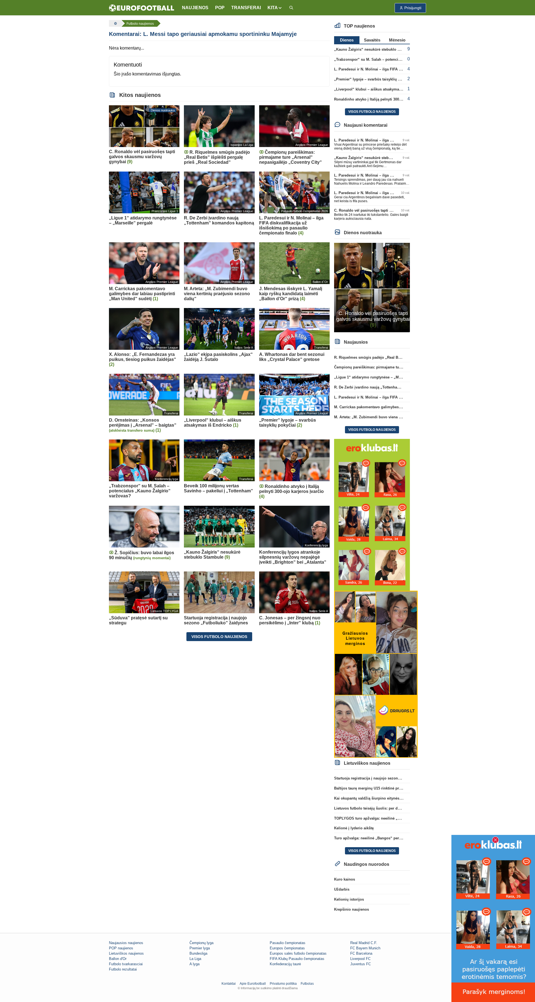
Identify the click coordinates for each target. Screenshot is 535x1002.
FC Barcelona (361, 953)
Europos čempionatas (287, 948)
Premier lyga (199, 948)
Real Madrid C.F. (363, 943)
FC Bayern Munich (365, 948)
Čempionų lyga (201, 943)
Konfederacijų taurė (285, 964)
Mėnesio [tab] (397, 40)
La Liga (195, 959)
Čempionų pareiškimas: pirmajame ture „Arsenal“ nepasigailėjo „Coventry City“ (403, 367)
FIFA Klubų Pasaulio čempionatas (297, 959)
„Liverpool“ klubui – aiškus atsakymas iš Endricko (378, 89)
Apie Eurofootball (253, 984)
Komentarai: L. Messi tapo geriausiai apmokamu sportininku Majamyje (203, 34)
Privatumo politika (283, 984)
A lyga (194, 964)
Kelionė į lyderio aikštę (354, 828)
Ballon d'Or (118, 959)
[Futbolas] (115, 23)
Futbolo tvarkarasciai (126, 964)
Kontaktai (229, 984)
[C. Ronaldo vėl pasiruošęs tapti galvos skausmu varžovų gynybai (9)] (372, 287)
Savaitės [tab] (372, 40)
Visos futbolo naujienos (219, 636)
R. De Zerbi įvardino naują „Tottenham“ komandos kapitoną (385, 387)
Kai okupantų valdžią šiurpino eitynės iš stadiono (377, 798)
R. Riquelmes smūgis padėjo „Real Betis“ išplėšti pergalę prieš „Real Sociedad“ (403, 357)
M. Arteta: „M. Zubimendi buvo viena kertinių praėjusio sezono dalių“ (394, 417)
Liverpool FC (360, 959)
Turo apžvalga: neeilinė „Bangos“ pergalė (370, 838)
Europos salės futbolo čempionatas (298, 953)
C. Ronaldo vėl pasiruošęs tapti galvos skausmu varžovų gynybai (390, 210)
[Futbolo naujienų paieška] (291, 8)
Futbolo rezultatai (123, 969)
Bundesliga (198, 953)
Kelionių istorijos (349, 899)
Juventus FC (360, 964)
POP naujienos (121, 948)
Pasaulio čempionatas (287, 943)
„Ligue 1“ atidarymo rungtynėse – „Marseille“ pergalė (380, 377)
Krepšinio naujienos (351, 909)
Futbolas (307, 984)
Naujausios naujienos (126, 943)
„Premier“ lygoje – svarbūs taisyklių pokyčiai (373, 79)
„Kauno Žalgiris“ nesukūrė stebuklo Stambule (374, 49)
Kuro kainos (344, 879)
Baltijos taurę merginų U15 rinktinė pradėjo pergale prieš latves (388, 788)
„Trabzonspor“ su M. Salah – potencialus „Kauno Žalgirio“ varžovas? (394, 59)
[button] (275, 8)
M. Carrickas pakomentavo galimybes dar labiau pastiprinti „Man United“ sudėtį (403, 407)
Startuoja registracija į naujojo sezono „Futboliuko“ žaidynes (387, 778)
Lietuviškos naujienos (126, 953)
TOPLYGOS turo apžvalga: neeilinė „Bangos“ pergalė (380, 818)
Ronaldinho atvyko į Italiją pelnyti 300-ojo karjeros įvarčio (384, 99)
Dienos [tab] (347, 40)
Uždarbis (341, 889)
